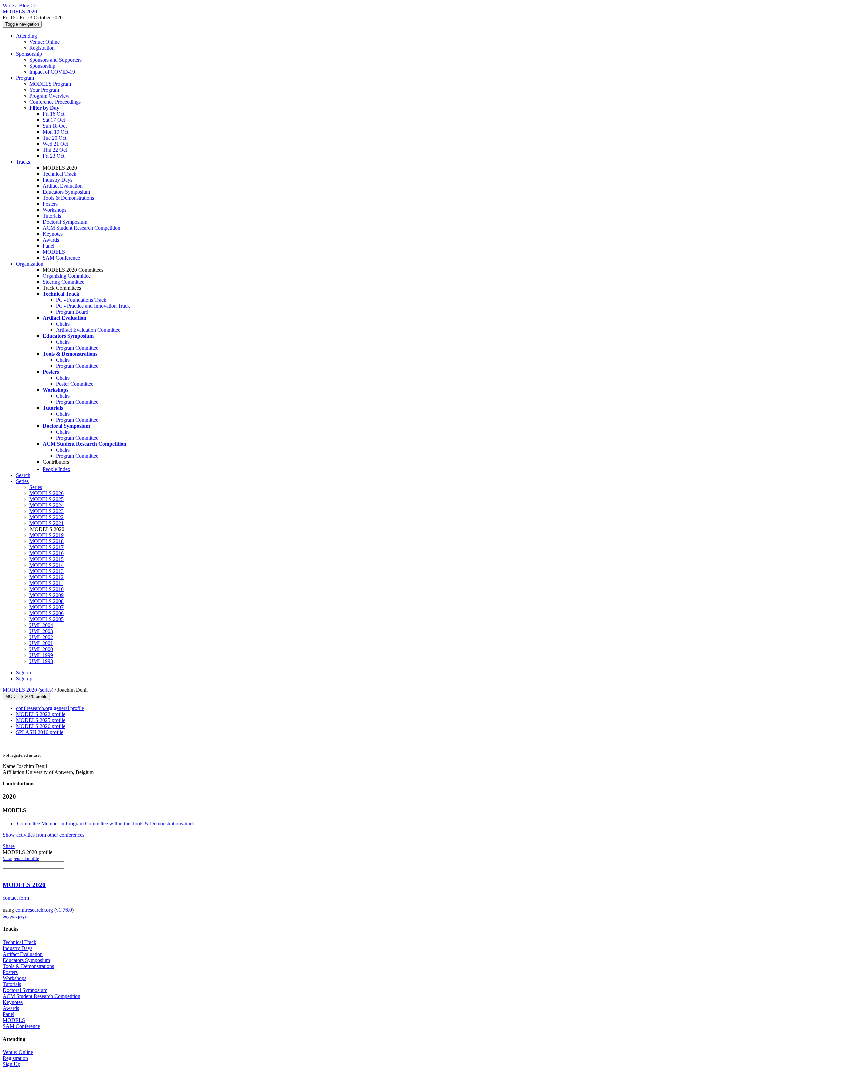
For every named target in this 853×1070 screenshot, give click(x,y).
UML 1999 (41, 655)
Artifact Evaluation (63, 186)
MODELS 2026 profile (40, 726)
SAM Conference (61, 258)
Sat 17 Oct (54, 120)
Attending (26, 36)
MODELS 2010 (46, 589)
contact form (16, 898)
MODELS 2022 (46, 517)
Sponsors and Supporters (55, 60)
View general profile (21, 858)
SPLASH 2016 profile (39, 732)
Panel (48, 246)
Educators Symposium (66, 192)
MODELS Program (50, 84)
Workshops (54, 210)
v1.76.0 (64, 910)
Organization (29, 264)
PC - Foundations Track (81, 300)
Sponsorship (29, 54)
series (46, 690)
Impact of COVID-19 (52, 72)
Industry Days (57, 180)
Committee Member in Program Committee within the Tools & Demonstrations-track (106, 823)
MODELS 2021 (46, 523)
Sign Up (11, 1064)
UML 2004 (41, 625)
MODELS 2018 (46, 541)
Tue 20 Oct (54, 138)
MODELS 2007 (46, 607)
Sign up (24, 678)
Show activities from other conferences (43, 835)
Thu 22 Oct (55, 150)
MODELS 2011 (46, 583)
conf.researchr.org (34, 910)
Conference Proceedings (55, 102)
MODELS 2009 (46, 595)
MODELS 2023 (46, 511)
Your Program (44, 90)
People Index (56, 469)
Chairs (63, 324)
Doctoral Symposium (65, 222)
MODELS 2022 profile (40, 714)
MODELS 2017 (46, 547)
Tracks (23, 162)
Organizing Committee (67, 276)
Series (35, 487)
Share (9, 846)
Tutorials (52, 216)
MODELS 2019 (46, 535)
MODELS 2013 (46, 571)
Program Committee (77, 348)
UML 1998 (41, 661)
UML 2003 (41, 631)
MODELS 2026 (46, 493)
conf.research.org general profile (50, 708)
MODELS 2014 (46, 565)
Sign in (23, 672)
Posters (50, 204)
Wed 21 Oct (55, 144)
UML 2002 (41, 637)
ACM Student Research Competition (81, 228)
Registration (42, 48)
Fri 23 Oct (53, 156)
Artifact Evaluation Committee (88, 330)
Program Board (72, 312)
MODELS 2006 (46, 613)
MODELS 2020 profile (26, 696)
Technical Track (59, 174)
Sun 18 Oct (55, 126)
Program (25, 78)
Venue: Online (44, 42)
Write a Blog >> (20, 5)
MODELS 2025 (46, 499)
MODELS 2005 (46, 619)
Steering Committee (63, 282)
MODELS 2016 (46, 553)
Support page (15, 916)
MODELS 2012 (46, 577)
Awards (51, 240)
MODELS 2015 (46, 559)
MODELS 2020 (20, 690)
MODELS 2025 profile (40, 720)
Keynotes (53, 234)
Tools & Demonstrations (68, 198)
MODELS (54, 252)
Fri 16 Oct (53, 114)
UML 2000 (41, 649)
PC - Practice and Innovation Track (93, 306)
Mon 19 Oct (55, 132)
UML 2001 (41, 643)
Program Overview (49, 96)
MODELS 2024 (46, 505)
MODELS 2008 (46, 601)
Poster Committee (74, 384)
